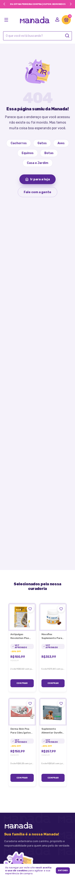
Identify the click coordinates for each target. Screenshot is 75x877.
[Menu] (7, 20)
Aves (61, 143)
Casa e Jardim (37, 163)
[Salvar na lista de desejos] (30, 608)
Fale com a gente (37, 192)
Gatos (42, 143)
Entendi (63, 870)
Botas (49, 153)
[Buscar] (67, 36)
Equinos (28, 153)
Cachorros (19, 143)
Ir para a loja (40, 179)
